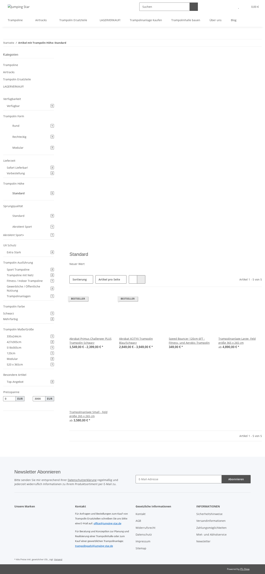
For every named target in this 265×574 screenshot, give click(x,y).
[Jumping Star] (19, 6)
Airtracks (9, 72)
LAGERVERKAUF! (13, 86)
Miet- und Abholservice (211, 534)
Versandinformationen (211, 521)
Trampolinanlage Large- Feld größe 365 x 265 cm (237, 341)
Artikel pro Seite (109, 279)
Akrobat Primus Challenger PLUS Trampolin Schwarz (90, 341)
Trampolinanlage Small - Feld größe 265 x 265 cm (88, 414)
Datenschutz (144, 534)
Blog (233, 20)
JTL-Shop (244, 569)
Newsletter (203, 541)
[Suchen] (194, 7)
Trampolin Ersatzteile (17, 79)
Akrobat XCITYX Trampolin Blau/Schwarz (136, 341)
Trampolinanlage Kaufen (146, 20)
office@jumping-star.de (107, 523)
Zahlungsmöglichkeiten (211, 528)
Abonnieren (236, 479)
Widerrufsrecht (145, 528)
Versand (58, 559)
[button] (231, 6)
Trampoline (10, 65)
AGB (138, 521)
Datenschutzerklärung (82, 480)
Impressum (143, 541)
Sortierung (80, 279)
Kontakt (140, 514)
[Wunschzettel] (238, 6)
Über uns (216, 20)
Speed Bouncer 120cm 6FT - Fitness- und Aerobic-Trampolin (189, 341)
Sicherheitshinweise (209, 514)
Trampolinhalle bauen (185, 20)
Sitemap (141, 548)
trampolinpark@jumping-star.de (94, 546)
